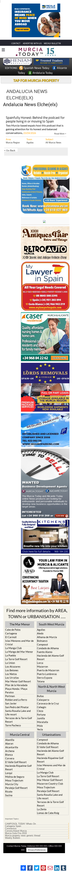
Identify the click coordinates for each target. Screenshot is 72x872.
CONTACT (15, 43)
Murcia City (11, 784)
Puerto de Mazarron (48, 670)
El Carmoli (11, 637)
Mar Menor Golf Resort (18, 681)
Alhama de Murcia (47, 637)
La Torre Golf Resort (16, 659)
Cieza (40, 710)
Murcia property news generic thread (22, 836)
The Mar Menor (20, 624)
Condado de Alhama (48, 648)
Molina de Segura (14, 776)
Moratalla (42, 721)
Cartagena (11, 633)
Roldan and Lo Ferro (16, 699)
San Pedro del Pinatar (17, 707)
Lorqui (8, 772)
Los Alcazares (12, 666)
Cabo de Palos (13, 629)
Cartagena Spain (13, 826)
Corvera (9, 758)
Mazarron (42, 666)
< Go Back (9, 150)
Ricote (8, 791)
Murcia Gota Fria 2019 (16, 833)
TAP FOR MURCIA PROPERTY (36, 80)
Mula (40, 725)
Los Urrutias (12, 677)
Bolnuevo (42, 640)
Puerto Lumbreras (47, 673)
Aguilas (30, 142)
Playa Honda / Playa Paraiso (16, 690)
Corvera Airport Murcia (16, 831)
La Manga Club (13, 647)
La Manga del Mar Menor (19, 651)
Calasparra (43, 699)
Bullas (40, 695)
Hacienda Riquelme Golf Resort (18, 767)
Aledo (40, 633)
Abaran (9, 743)
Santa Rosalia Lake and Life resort (18, 712)
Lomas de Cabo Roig (48, 812)
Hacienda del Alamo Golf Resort (50, 657)
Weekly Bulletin (12, 838)
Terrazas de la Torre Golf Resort (18, 720)
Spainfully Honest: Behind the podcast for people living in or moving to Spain (35, 120)
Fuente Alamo (44, 651)
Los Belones (11, 670)
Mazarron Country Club (50, 783)
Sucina (8, 795)
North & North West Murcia (51, 689)
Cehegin (41, 707)
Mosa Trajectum (14, 780)
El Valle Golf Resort (16, 762)
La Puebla (10, 655)
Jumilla (41, 718)
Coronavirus (11, 829)
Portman (10, 695)
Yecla (40, 729)
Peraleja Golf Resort (16, 787)
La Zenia (41, 809)
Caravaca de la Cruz (48, 703)
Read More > (60, 133)
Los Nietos (11, 673)
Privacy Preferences (37, 850)
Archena (9, 750)
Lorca (40, 662)
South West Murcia (51, 624)
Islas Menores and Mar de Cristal (19, 642)
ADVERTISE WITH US (32, 43)
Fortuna (41, 714)
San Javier (11, 703)
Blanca (9, 754)
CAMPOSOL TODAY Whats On (20, 824)
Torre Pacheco (13, 725)
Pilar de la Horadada (16, 685)
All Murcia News (53, 142)
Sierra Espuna (44, 677)
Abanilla (9, 739)
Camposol (42, 644)
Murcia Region (13, 142)
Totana (41, 681)
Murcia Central (20, 734)
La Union (10, 662)
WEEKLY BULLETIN (52, 43)
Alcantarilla (11, 747)
